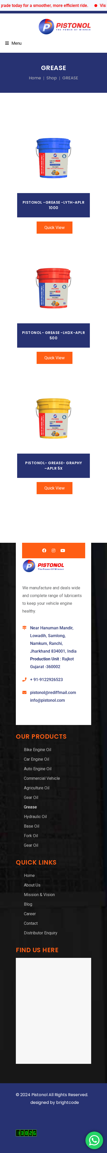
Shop (51, 78)
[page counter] (26, 1134)
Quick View (54, 227)
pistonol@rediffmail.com (53, 692)
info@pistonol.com (47, 700)
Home (35, 78)
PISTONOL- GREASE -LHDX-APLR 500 (53, 335)
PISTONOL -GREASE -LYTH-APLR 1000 (54, 205)
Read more (54, 158)
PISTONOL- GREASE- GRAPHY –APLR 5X (53, 465)
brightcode (68, 1102)
